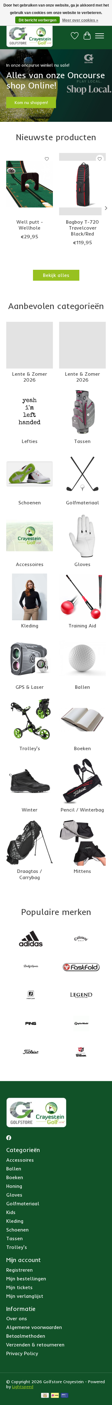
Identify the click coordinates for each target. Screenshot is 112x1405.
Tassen (82, 441)
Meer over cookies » (80, 20)
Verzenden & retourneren (35, 1344)
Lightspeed (22, 1386)
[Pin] (64, 1396)
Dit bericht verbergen (37, 20)
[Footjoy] (30, 996)
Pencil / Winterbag (82, 810)
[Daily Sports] (30, 967)
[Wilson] (81, 1052)
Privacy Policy (22, 1353)
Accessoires (30, 564)
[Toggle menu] (99, 36)
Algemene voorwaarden (34, 1327)
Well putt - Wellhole (29, 224)
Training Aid (82, 625)
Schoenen (29, 502)
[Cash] (45, 1396)
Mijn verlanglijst (24, 1296)
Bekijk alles (56, 275)
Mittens (82, 871)
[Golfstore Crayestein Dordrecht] (29, 35)
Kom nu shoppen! (31, 102)
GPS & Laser (30, 687)
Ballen (82, 687)
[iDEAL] (55, 1396)
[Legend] (81, 996)
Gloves (82, 564)
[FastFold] (81, 967)
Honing (14, 1186)
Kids (11, 1212)
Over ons (16, 1318)
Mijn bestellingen (26, 1278)
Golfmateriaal (82, 502)
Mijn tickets (19, 1287)
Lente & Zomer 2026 (29, 377)
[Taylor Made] (81, 1024)
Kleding (29, 625)
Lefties (30, 441)
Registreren (19, 1270)
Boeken (82, 748)
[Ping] (30, 1024)
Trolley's (29, 748)
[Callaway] (81, 939)
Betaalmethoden (25, 1336)
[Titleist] (30, 1052)
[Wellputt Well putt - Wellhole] (29, 184)
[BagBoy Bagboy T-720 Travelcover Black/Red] (82, 184)
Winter (29, 810)
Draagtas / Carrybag (29, 874)
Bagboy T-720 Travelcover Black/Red (82, 227)
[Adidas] (30, 939)
